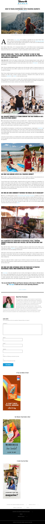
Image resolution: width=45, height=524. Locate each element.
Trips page (11, 284)
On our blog (5, 272)
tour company (17, 39)
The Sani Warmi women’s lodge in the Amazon (26, 195)
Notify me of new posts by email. (9, 360)
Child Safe (13, 248)
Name (4, 337)
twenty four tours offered (39, 41)
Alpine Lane (30, 522)
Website (4, 349)
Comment (5, 323)
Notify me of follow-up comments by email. (11, 356)
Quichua (18, 202)
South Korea (40, 128)
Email (4, 343)
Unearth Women (22, 2)
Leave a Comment (22, 289)
